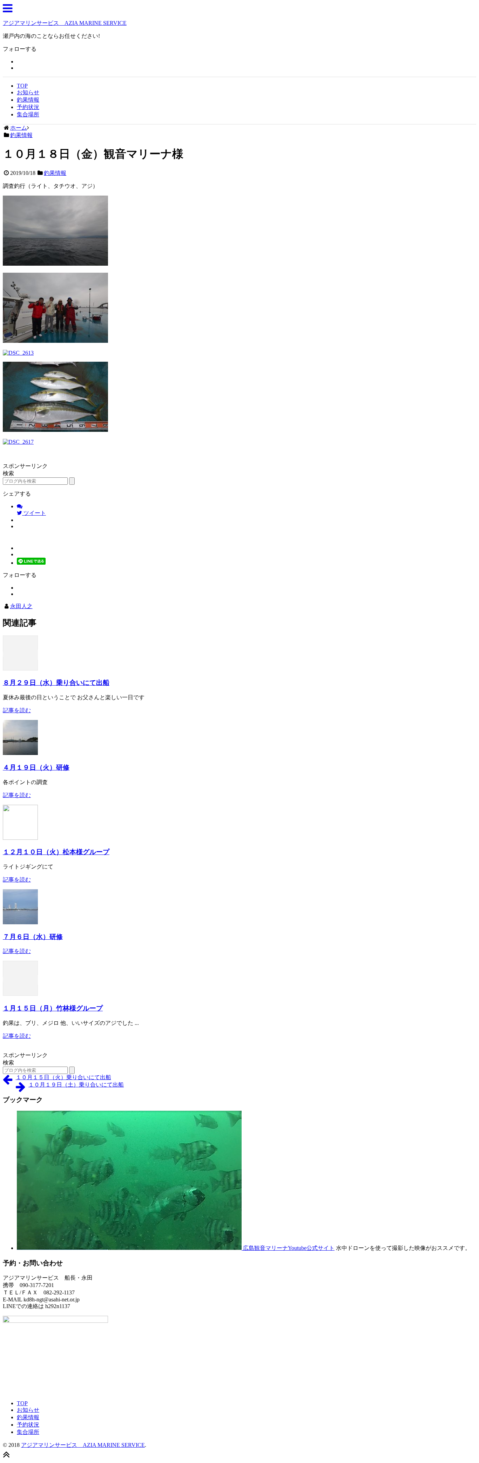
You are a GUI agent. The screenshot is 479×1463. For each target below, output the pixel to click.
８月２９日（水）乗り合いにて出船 (56, 682)
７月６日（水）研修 (33, 936)
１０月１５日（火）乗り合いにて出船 (63, 1077)
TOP (22, 86)
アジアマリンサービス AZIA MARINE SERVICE (65, 23)
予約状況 (28, 107)
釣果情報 (28, 100)
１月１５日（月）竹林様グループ (53, 1008)
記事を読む (17, 710)
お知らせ (28, 92)
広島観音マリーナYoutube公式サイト (288, 1248)
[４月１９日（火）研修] (20, 753)
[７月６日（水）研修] (20, 922)
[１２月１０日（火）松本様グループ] (20, 838)
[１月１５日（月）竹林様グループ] (20, 994)
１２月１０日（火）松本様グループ (56, 852)
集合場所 (28, 114)
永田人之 (21, 606)
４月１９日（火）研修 (36, 767)
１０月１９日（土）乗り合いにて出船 (76, 1085)
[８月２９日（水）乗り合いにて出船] (20, 669)
